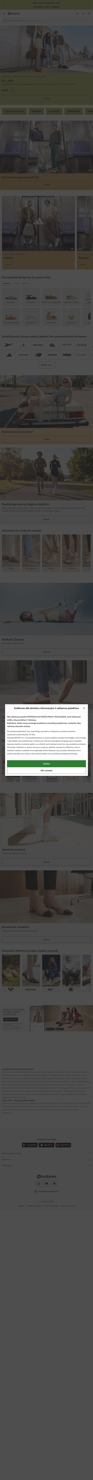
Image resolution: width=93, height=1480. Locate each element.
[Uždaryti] (84, 708)
